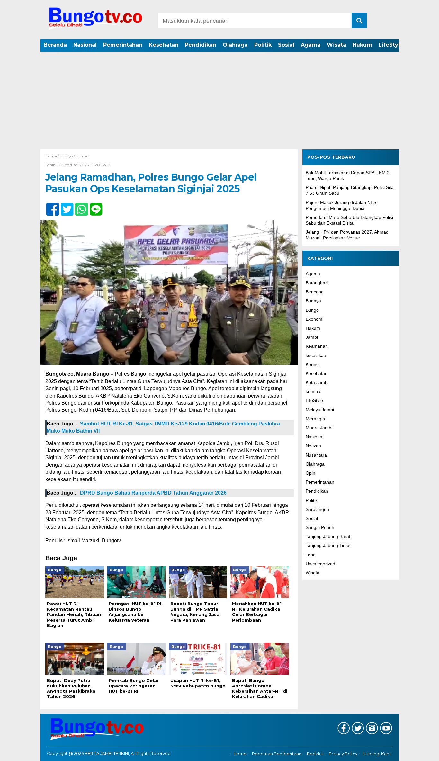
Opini (311, 473)
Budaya (313, 301)
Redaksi (315, 753)
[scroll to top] (419, 751)
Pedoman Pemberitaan (276, 753)
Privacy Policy (343, 753)
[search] (359, 20)
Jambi (312, 337)
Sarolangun (317, 509)
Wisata (336, 45)
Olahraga (235, 45)
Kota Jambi (317, 382)
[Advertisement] (219, 101)
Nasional (85, 45)
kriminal (313, 391)
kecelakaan (317, 355)
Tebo (311, 554)
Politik (263, 45)
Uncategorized (320, 563)
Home (240, 753)
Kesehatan (163, 45)
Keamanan (317, 346)
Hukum (362, 45)
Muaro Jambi (319, 427)
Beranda (55, 45)
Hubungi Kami (377, 753)
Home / (52, 156)
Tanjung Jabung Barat (328, 536)
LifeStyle (391, 45)
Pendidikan (200, 45)
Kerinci (312, 364)
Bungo (66, 156)
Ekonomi (314, 319)
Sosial (286, 45)
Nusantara (316, 455)
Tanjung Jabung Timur (328, 545)
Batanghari (317, 282)
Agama (310, 45)
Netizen (313, 446)
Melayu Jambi (320, 409)
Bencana (315, 292)
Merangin (315, 418)
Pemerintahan (122, 45)
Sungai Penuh (320, 527)
